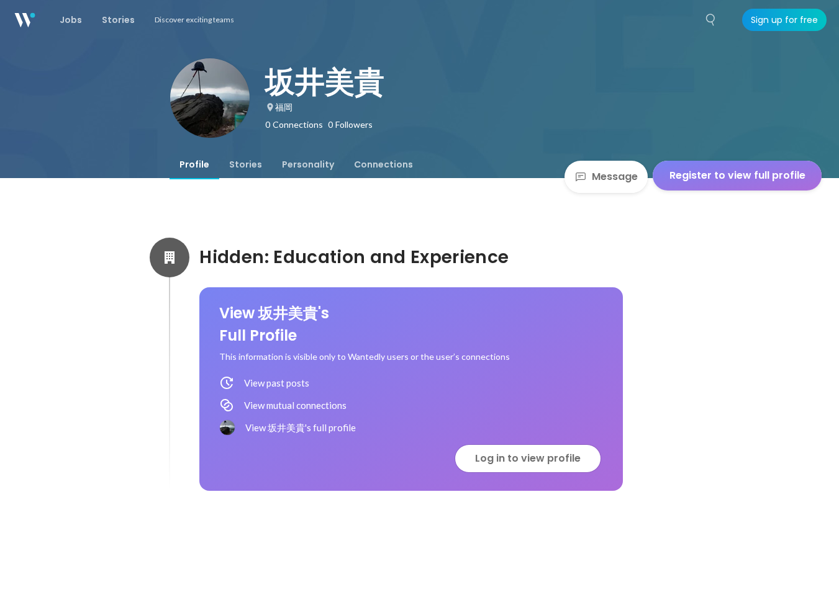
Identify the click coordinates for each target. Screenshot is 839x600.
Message (615, 176)
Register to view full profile (737, 175)
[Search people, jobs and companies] (711, 19)
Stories (245, 164)
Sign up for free (784, 20)
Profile (194, 164)
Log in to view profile (528, 458)
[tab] (194, 164)
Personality (308, 164)
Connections (383, 164)
